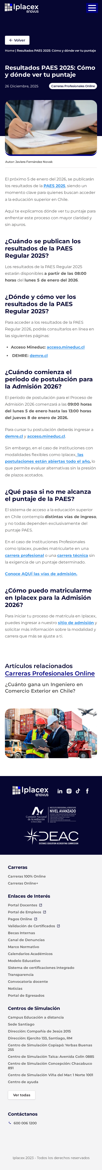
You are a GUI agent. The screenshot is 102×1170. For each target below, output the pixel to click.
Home (9, 50)
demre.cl (39, 355)
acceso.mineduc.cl (66, 347)
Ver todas (21, 1095)
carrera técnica (72, 555)
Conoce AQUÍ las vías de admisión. (41, 573)
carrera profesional (24, 555)
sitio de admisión (76, 622)
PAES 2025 (54, 185)
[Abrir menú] (92, 8)
